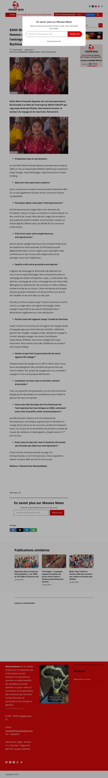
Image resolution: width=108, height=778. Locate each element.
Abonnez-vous (75, 34)
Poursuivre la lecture (54, 41)
